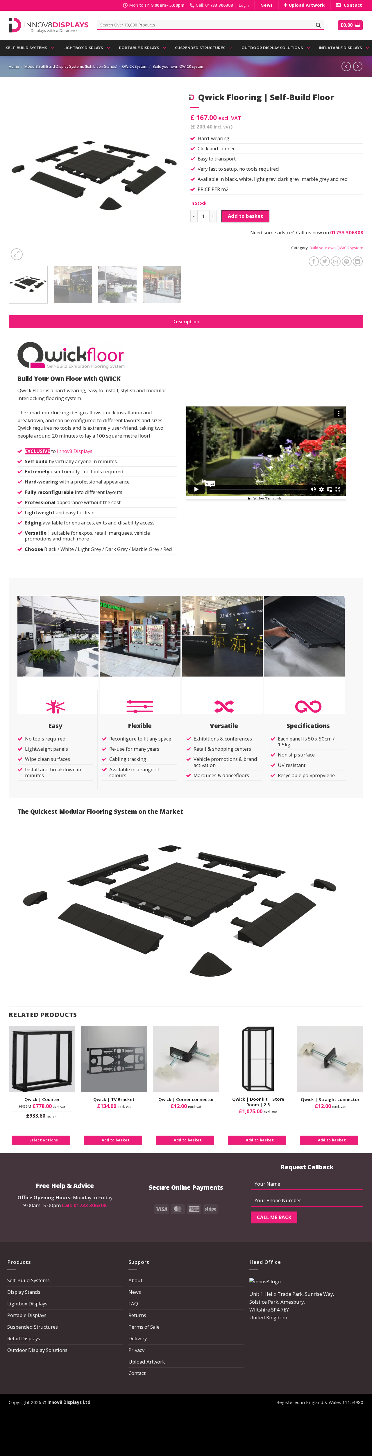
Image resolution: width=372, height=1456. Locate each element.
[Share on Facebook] (314, 261)
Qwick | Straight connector (330, 1099)
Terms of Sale (144, 1326)
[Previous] (19, 175)
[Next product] (346, 66)
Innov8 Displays (74, 451)
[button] (244, 5)
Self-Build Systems (28, 1280)
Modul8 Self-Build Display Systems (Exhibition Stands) (70, 66)
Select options (43, 1140)
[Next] (171, 175)
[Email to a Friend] (336, 261)
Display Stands (23, 1292)
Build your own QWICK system (178, 66)
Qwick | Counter (42, 1099)
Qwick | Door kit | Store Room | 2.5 (258, 1102)
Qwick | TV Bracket (114, 1099)
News (134, 1292)
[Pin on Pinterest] (347, 261)
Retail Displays (23, 1338)
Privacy (136, 1350)
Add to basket (245, 216)
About (135, 1280)
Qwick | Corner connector (186, 1099)
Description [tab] (186, 321)
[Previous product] (357, 66)
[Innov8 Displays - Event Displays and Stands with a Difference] (49, 25)
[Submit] (318, 25)
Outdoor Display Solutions (37, 1350)
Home (14, 66)
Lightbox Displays (27, 1303)
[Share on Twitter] (325, 261)
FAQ (133, 1303)
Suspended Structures (32, 1326)
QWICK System (134, 66)
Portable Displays (26, 1315)
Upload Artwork (146, 1361)
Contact (137, 1373)
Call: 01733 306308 (84, 1205)
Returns (137, 1315)
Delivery (137, 1338)
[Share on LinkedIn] (358, 261)
